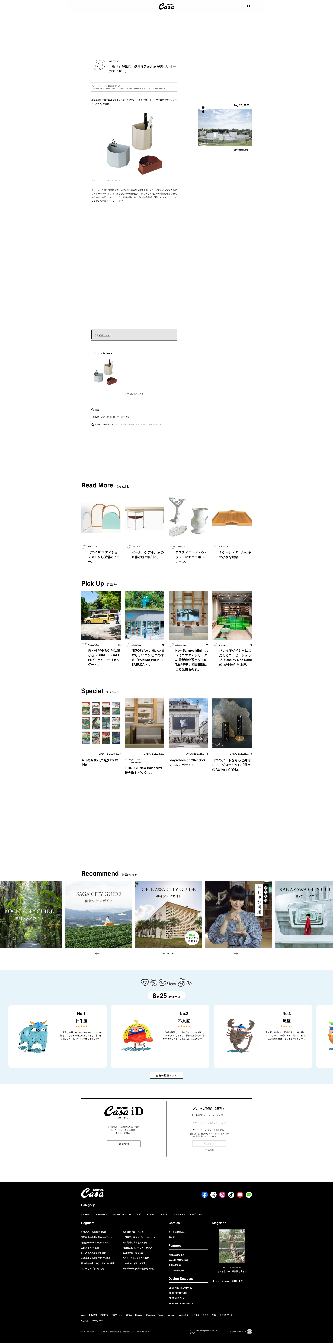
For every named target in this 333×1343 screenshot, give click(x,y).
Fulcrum (95, 416)
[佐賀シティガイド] (98, 914)
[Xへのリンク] (213, 1195)
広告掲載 (84, 1320)
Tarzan (161, 1315)
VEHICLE (179, 1214)
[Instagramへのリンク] (222, 1195)
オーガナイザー (124, 416)
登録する (209, 1143)
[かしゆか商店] (238, 914)
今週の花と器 (175, 1265)
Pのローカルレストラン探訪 (136, 1258)
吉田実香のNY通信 (90, 1247)
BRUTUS (93, 1315)
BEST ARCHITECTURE (180, 1287)
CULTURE (196, 1214)
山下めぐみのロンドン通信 (93, 1252)
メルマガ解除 (209, 1150)
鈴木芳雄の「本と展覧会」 (135, 1242)
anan (83, 1315)
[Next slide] (235, 953)
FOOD (150, 1214)
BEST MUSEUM (176, 1298)
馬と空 (172, 1237)
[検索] (249, 6)
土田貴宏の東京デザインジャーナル (139, 1237)
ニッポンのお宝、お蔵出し (135, 1263)
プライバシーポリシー (203, 1129)
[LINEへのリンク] (249, 1195)
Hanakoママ (183, 1315)
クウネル (195, 1315)
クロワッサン (116, 1315)
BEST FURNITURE (178, 1292)
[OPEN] (84, 6)
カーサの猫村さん (177, 1231)
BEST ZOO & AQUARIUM (181, 1303)
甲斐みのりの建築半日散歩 (93, 1231)
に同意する (208, 1129)
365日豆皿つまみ (177, 1254)
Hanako (138, 1315)
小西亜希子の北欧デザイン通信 (95, 1258)
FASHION (101, 1214)
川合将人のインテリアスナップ (137, 1247)
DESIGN (86, 1214)
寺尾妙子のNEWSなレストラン (95, 1242)
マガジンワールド (227, 1315)
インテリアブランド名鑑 (92, 1268)
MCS (214, 1315)
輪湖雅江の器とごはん (133, 1231)
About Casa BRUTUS (227, 1281)
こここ (205, 1315)
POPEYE (104, 1315)
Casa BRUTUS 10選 (178, 1259)
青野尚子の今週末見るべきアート (96, 1237)
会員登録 (124, 1143)
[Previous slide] (97, 953)
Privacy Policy (97, 1320)
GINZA (129, 1315)
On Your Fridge (108, 416)
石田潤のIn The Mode (133, 1252)
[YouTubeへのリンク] (240, 1195)
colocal (171, 1315)
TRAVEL (164, 1214)
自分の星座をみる (166, 1075)
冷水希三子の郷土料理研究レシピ (138, 1268)
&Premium (150, 1315)
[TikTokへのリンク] (231, 1195)
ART (139, 1214)
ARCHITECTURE (122, 1214)
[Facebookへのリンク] (204, 1195)
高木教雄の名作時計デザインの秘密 (97, 1263)
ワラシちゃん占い (177, 1270)
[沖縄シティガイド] (168, 914)
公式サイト (104, 335)
